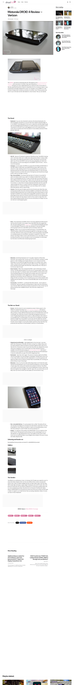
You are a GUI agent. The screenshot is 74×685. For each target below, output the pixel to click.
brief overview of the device (33, 309)
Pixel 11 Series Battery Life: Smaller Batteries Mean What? (66, 36)
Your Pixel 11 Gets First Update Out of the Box (59, 27)
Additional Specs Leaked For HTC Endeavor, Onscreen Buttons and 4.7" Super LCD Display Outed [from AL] (16, 558)
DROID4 (17, 515)
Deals (5, 681)
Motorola (24, 515)
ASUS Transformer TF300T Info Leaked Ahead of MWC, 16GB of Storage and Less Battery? (39, 557)
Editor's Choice (54, 681)
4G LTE (11, 515)
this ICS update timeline (34, 350)
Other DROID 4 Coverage (32, 509)
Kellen (12, 7)
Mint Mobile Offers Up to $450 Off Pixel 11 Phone (59, 17)
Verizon (38, 515)
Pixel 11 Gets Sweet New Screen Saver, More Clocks (67, 27)
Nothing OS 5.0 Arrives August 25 (67, 17)
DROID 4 (12, 82)
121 (10, 19)
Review (31, 515)
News (29, 681)
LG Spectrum (28, 224)
